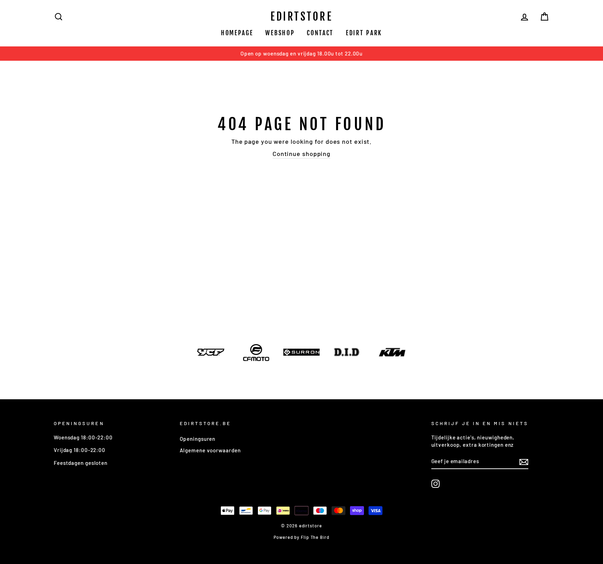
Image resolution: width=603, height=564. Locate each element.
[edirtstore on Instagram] (435, 484)
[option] (301, 53)
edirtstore (301, 16)
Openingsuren (198, 439)
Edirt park (364, 33)
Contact (320, 33)
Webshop (280, 33)
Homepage (237, 33)
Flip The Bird (315, 537)
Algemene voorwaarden (210, 450)
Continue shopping (301, 153)
